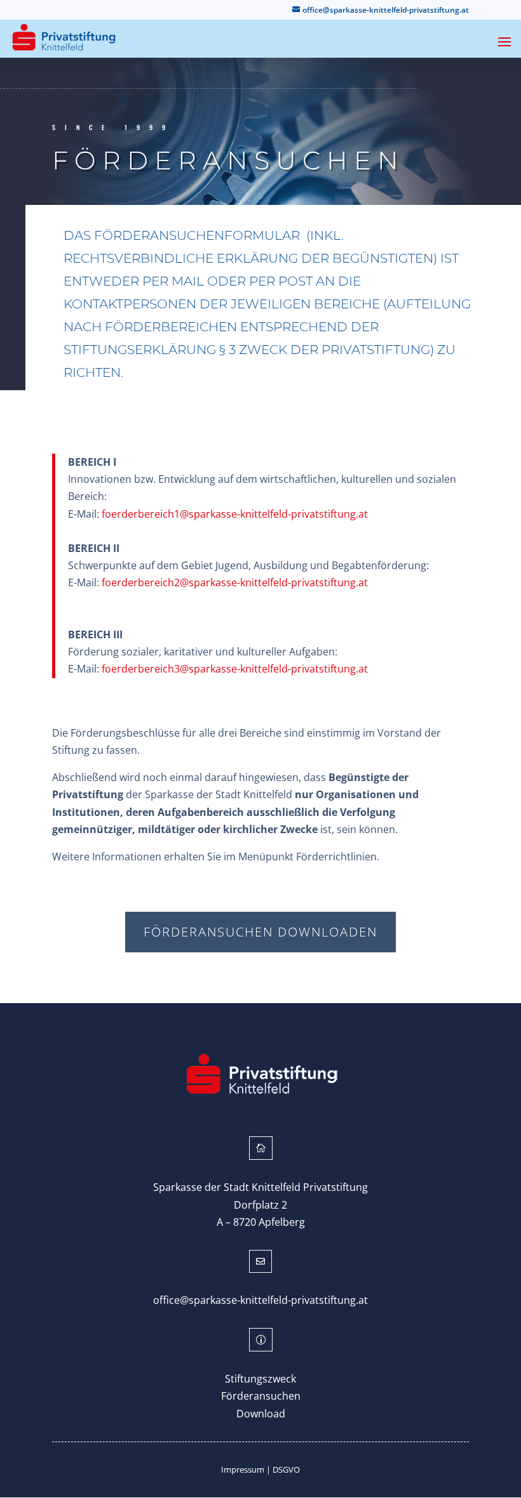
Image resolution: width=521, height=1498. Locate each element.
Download (260, 1414)
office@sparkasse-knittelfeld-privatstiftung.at (260, 1300)
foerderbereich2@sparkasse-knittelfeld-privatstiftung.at (235, 582)
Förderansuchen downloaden (260, 931)
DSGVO (286, 1469)
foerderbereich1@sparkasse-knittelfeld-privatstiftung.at (235, 514)
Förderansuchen (261, 1396)
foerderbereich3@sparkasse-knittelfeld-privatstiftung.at (235, 669)
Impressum (242, 1469)
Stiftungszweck (260, 1379)
